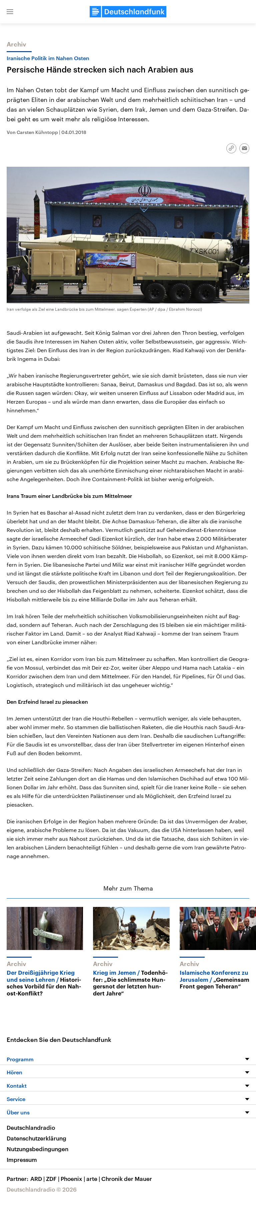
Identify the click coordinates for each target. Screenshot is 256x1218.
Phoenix (73, 1178)
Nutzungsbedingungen (37, 1148)
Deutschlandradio (31, 1127)
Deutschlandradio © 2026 (42, 1189)
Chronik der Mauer (126, 1178)
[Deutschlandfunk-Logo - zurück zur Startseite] (128, 11)
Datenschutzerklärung (36, 1138)
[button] (10, 11)
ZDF (52, 1178)
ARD (37, 1178)
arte (93, 1178)
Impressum (22, 1159)
